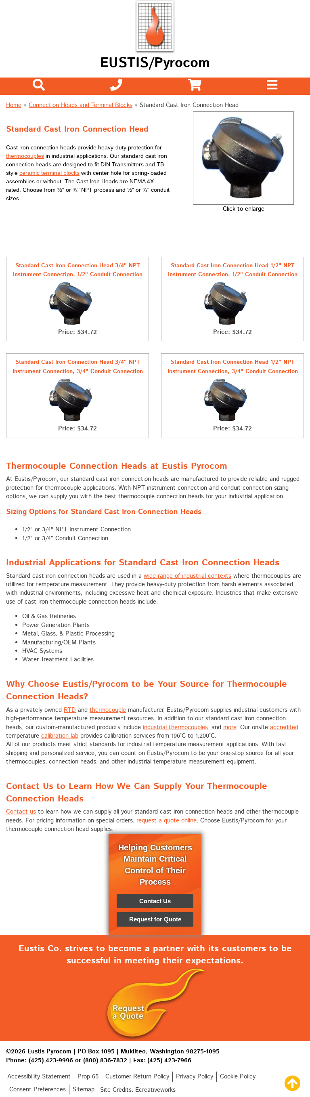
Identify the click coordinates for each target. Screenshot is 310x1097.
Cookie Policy (238, 1076)
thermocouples (25, 156)
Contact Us (155, 901)
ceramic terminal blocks (49, 173)
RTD (70, 710)
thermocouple (108, 710)
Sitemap (83, 1089)
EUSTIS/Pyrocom (155, 63)
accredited (284, 727)
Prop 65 (88, 1076)
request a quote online (166, 820)
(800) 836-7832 (105, 1060)
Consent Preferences (37, 1089)
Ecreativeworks (155, 1090)
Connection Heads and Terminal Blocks (80, 105)
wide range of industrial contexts (187, 576)
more (230, 727)
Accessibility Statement (39, 1076)
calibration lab (59, 736)
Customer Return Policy (137, 1076)
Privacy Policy (194, 1076)
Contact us (21, 812)
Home (13, 105)
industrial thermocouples (175, 727)
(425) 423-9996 (51, 1060)
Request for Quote (155, 919)
